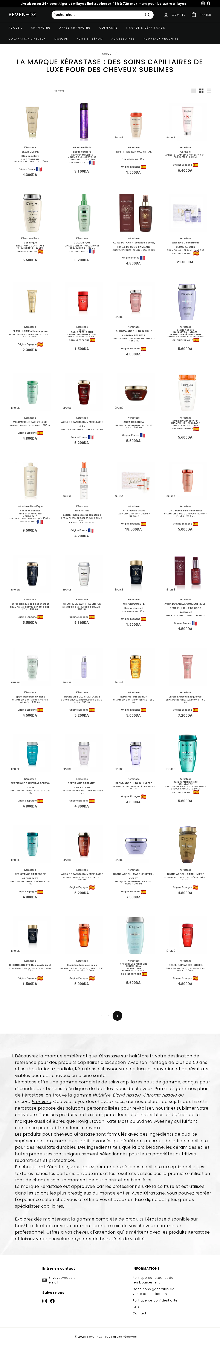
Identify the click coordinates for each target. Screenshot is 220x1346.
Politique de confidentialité (155, 1300)
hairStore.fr (141, 1056)
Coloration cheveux (27, 38)
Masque (61, 38)
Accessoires (123, 38)
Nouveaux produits (161, 38)
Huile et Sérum (90, 38)
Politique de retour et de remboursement (153, 1280)
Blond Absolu (127, 1095)
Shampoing (41, 27)
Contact (139, 1313)
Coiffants (108, 27)
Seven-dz (22, 14)
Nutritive (102, 1095)
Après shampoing (75, 27)
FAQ (136, 1307)
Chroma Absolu (160, 1095)
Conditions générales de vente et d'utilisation (153, 1291)
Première (41, 1101)
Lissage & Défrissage (145, 27)
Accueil (16, 27)
